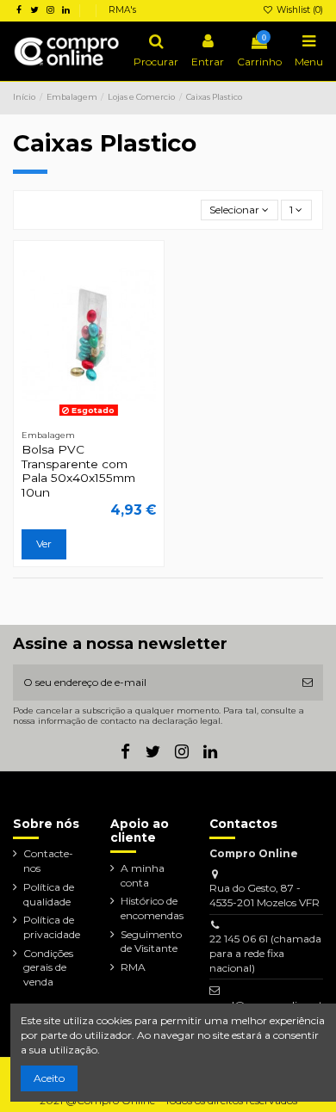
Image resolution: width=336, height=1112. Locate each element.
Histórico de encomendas (152, 908)
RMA (133, 967)
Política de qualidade (48, 894)
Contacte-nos (48, 860)
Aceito (49, 1078)
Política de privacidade (51, 927)
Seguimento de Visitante (151, 941)
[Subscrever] (307, 682)
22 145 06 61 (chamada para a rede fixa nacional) (265, 953)
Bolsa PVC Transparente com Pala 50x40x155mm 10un (78, 470)
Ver (44, 543)
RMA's (122, 9)
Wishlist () (298, 9)
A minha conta (143, 875)
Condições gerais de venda (48, 968)
